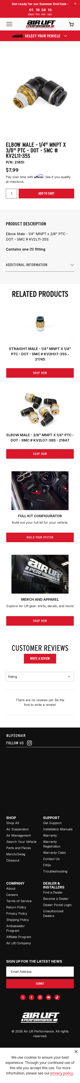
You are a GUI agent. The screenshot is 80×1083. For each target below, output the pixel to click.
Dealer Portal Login (57, 905)
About (10, 888)
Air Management (18, 835)
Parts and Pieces (18, 848)
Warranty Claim (54, 853)
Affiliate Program (18, 937)
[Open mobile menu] (9, 24)
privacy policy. (62, 1073)
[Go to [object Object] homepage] (40, 1018)
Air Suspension (17, 829)
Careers (12, 895)
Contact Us (51, 859)
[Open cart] (71, 24)
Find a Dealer (53, 892)
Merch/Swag (15, 854)
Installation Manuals (58, 829)
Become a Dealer (56, 899)
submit (40, 983)
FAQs (47, 865)
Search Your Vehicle (21, 842)
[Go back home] (41, 24)
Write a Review (40, 658)
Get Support (52, 823)
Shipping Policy (17, 920)
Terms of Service (19, 901)
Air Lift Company (18, 943)
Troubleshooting (55, 871)
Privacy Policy (16, 913)
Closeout (12, 860)
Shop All (12, 823)
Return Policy (16, 907)
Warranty (50, 835)
